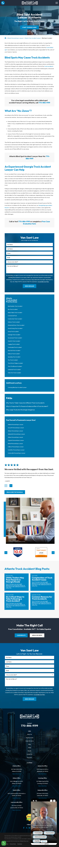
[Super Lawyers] (41, 552)
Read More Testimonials (15, 492)
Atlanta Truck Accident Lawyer (33, 38)
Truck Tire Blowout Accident (15, 366)
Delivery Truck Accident (14, 322)
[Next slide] (10, 485)
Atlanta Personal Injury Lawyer (5, 38)
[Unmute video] (33, 801)
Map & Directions (16, 774)
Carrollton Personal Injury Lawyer (16, 450)
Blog (29, 744)
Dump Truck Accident (13, 331)
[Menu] (56, 3)
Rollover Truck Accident (14, 353)
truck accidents (48, 66)
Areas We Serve (37, 635)
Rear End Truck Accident (14, 350)
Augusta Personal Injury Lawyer (16, 440)
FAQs (29, 747)
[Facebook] (24, 828)
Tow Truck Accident (13, 360)
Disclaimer (19, 844)
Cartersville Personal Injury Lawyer (16, 453)
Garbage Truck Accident (14, 334)
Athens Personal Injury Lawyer (15, 437)
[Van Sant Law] (30, 3)
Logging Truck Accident (14, 344)
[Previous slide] (5, 552)
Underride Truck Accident (14, 369)
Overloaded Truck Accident (15, 347)
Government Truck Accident (15, 338)
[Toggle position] (51, 801)
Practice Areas (29, 737)
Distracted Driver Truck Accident (16, 325)
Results (29, 751)
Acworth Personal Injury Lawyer (16, 427)
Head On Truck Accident (14, 341)
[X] (27, 828)
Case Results (21, 635)
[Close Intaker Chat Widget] (54, 801)
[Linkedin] (29, 828)
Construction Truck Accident (15, 319)
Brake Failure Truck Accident (15, 312)
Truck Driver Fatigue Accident (15, 363)
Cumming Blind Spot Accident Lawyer (17, 387)
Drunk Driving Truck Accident (15, 328)
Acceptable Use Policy (43, 281)
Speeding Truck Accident (14, 357)
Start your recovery (29, 27)
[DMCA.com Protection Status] (29, 820)
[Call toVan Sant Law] (3, 3)
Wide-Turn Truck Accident (14, 372)
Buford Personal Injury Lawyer (15, 443)
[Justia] (17, 552)
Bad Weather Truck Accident (15, 306)
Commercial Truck (12, 315)
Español (29, 757)
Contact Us (29, 754)
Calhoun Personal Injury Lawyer (16, 446)
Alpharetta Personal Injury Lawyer (16, 434)
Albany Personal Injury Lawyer (15, 431)
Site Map (6, 844)
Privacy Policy (13, 844)
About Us (29, 734)
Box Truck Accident (13, 309)
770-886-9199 (44, 103)
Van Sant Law (16, 841)
